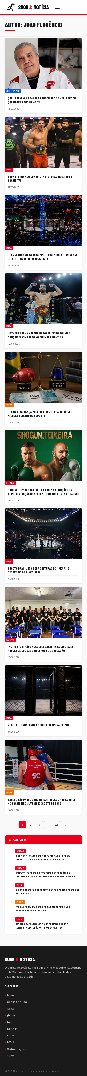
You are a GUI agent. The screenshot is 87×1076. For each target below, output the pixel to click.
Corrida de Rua (17, 1002)
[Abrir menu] (57, 7)
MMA (9, 169)
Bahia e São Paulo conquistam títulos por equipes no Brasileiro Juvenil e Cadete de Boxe (42, 801)
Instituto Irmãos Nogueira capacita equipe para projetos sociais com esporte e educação (40, 648)
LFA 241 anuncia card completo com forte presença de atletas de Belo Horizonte (43, 257)
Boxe (9, 404)
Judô (10, 1022)
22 (56, 824)
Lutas (10, 483)
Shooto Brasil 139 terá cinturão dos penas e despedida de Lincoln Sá (38, 570)
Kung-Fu (12, 1029)
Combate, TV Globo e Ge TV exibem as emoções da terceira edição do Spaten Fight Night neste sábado (43, 492)
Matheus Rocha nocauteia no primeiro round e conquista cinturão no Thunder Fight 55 (39, 335)
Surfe (10, 1056)
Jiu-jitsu (12, 91)
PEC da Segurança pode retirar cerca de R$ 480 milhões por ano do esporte (40, 414)
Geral (10, 1008)
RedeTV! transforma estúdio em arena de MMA (39, 725)
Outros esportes (18, 1049)
